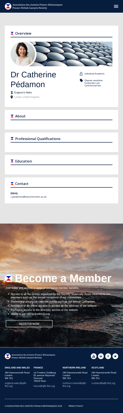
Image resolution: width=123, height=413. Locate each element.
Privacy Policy (76, 406)
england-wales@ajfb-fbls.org (16, 384)
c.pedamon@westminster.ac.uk (29, 196)
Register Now (29, 324)
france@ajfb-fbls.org (44, 385)
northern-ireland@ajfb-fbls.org (75, 384)
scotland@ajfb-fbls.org (103, 383)
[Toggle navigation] (116, 6)
